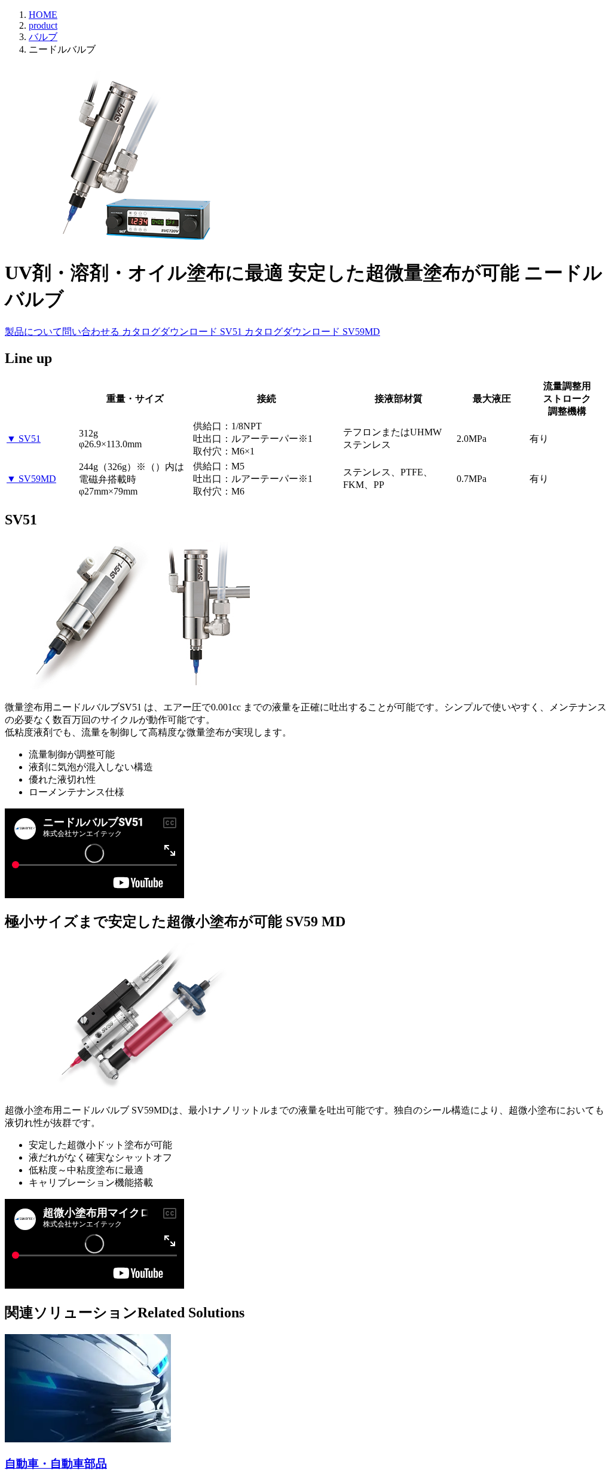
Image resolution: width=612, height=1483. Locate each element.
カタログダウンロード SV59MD (312, 331)
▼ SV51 (24, 439)
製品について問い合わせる (63, 331)
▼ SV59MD (31, 479)
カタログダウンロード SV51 (183, 331)
